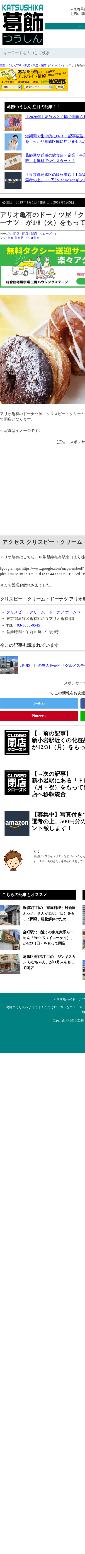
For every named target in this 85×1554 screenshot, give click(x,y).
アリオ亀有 (32, 238)
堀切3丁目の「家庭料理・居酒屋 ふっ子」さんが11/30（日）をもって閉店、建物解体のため (49, 913)
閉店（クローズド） (53, 65)
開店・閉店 (31, 65)
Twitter (39, 703)
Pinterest (39, 716)
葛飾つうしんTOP (11, 65)
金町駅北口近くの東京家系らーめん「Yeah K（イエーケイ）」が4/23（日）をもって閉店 (48, 937)
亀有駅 (19, 238)
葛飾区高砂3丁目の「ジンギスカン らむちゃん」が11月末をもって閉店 (49, 962)
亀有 (10, 238)
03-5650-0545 (28, 625)
